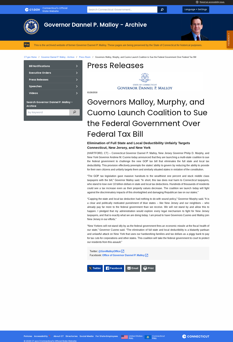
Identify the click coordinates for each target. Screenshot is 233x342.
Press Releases (38, 79)
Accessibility (41, 336)
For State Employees (107, 336)
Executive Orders (40, 73)
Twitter (97, 268)
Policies (28, 336)
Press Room (85, 57)
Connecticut (158, 337)
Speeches (35, 86)
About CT (59, 336)
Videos (33, 93)
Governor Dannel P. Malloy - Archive (57, 57)
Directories (72, 336)
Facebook (116, 268)
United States (135, 337)
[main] (116, 172)
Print (151, 268)
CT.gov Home (30, 57)
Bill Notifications (39, 66)
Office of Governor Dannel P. (123, 255)
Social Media (87, 336)
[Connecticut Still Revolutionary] (195, 336)
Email (135, 268)
